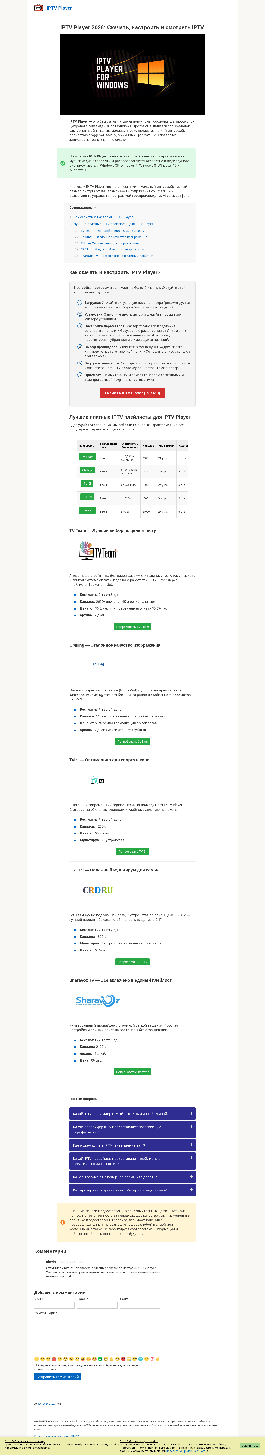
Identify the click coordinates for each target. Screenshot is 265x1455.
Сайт (124, 1299)
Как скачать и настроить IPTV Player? (104, 217)
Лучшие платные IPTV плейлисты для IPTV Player (113, 224)
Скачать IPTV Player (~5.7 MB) (132, 392)
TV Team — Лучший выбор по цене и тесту (112, 230)
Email (82, 1299)
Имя (39, 1299)
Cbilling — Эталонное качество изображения (114, 237)
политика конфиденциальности (186, 1451)
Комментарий (45, 1312)
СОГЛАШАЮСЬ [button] (250, 1445)
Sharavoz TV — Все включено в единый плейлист (117, 256)
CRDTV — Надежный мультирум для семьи (112, 249)
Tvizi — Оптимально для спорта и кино (110, 243)
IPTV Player (46, 1404)
